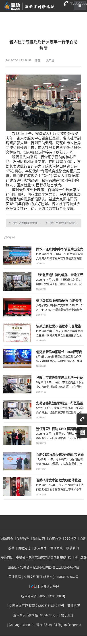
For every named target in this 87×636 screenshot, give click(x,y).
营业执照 (14, 576)
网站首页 (7, 538)
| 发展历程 (21, 538)
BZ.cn (48, 624)
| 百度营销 (53, 538)
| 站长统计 (66, 615)
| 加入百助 (39, 548)
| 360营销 (69, 538)
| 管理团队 (55, 548)
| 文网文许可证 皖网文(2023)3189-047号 (50, 576)
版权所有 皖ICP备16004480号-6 (35, 615)
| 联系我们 (71, 548)
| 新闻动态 (37, 538)
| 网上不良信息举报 (43, 586)
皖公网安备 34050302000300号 (43, 596)
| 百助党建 (23, 548)
